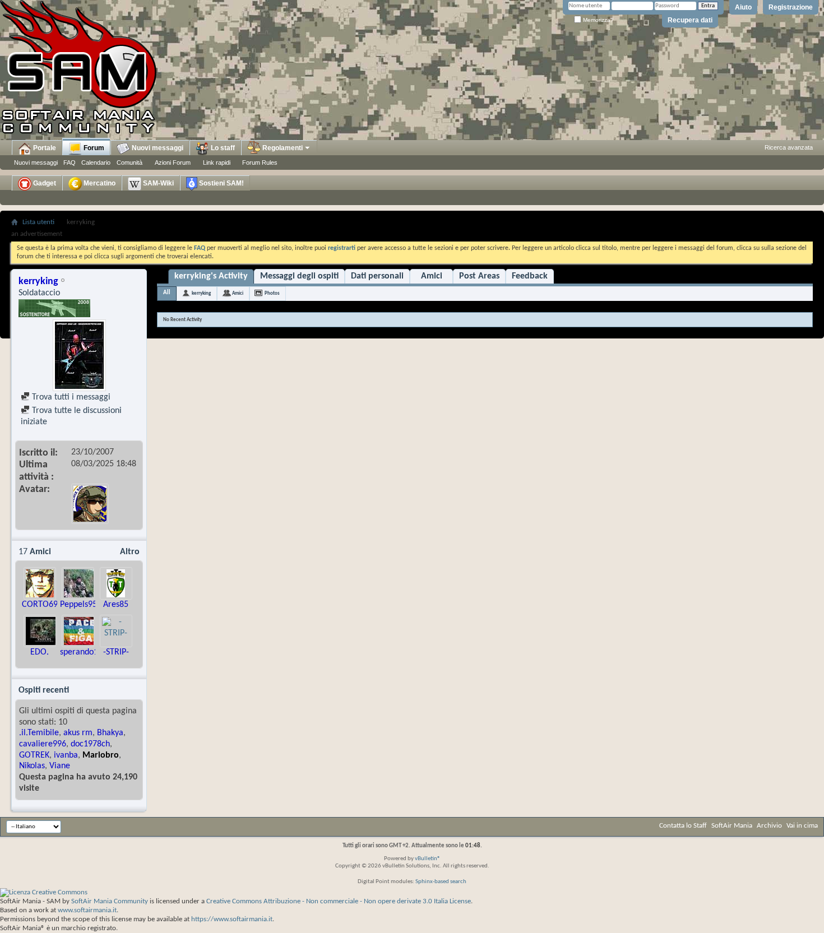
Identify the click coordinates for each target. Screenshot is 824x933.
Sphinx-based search (440, 882)
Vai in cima (802, 825)
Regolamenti (282, 148)
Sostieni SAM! (220, 183)
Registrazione (791, 7)
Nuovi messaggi (36, 162)
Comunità (129, 162)
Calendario (95, 162)
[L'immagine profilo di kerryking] (79, 355)
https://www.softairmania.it (231, 919)
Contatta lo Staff (683, 825)
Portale (43, 148)
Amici (431, 276)
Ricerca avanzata (789, 147)
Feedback (530, 276)
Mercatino (98, 183)
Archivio (769, 825)
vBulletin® (428, 859)
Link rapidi (216, 162)
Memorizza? (597, 20)
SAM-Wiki (157, 183)
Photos (272, 293)
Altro (130, 551)
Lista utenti (38, 222)
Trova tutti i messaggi (70, 397)
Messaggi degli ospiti (299, 276)
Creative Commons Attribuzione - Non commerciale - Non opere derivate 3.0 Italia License (338, 901)
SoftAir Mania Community (109, 901)
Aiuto (743, 7)
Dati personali (377, 276)
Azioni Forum (173, 162)
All (166, 293)
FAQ (69, 162)
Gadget (43, 183)
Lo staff (222, 148)
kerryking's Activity (211, 276)
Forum (93, 148)
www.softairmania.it (87, 910)
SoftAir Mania (731, 825)
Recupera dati (690, 20)
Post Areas (479, 276)
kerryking (201, 293)
